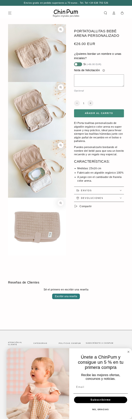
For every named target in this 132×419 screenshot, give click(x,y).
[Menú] (10, 13)
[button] (105, 13)
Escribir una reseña (66, 296)
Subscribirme (100, 399)
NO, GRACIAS (100, 409)
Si (92, 64)
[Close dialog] (128, 352)
